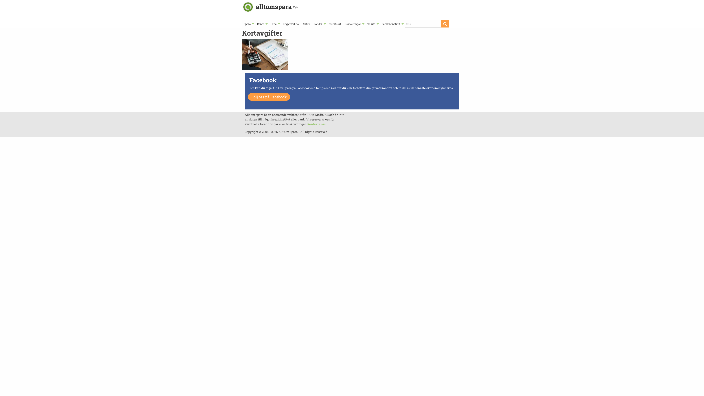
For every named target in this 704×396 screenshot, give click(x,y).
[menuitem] (248, 24)
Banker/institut (391, 24)
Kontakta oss (316, 124)
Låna (274, 24)
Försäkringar (353, 24)
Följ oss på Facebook (269, 97)
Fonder (318, 24)
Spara (247, 24)
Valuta (371, 24)
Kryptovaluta (291, 24)
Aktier (306, 24)
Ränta (260, 24)
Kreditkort (335, 24)
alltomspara (277, 6)
